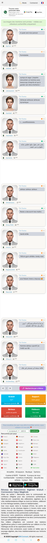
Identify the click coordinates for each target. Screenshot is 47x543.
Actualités (10, 472)
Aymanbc (9, 158)
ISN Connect (23, 536)
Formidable (24, 55)
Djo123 (8, 46)
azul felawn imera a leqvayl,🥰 (31, 279)
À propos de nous (33, 475)
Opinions (37, 472)
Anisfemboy (10, 381)
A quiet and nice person (29, 33)
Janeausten (10, 91)
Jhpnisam (9, 135)
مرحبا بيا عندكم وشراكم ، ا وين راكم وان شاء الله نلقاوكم (32, 324)
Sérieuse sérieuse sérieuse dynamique (30, 101)
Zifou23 (8, 359)
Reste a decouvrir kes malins (30, 212)
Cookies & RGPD (12, 475)
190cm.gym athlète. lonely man (31, 256)
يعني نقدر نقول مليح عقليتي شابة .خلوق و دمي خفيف (32, 146)
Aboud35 (9, 337)
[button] (2, 2)
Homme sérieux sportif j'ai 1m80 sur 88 (29, 347)
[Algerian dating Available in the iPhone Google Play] (31, 484)
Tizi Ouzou (22, 29)
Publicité (22, 475)
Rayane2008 (10, 270)
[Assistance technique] (38, 540)
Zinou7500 (9, 225)
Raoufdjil (9, 292)
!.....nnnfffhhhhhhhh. (27, 122)
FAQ (30, 480)
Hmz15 (8, 247)
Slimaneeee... (11, 203)
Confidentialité (9, 478)
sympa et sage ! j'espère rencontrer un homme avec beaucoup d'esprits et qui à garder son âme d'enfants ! (30, 81)
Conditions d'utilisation (24, 478)
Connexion (34, 3)
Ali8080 (8, 68)
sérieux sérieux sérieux (28, 189)
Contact (25, 480)
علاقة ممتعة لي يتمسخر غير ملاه (32, 368)
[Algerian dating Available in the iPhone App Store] (16, 484)
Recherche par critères (34, 388)
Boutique (29, 472)
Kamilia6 (9, 113)
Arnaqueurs (20, 472)
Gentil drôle (24, 234)
